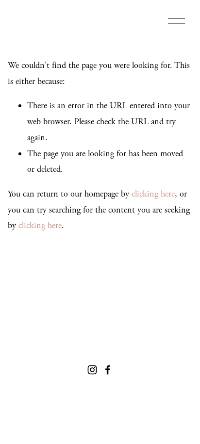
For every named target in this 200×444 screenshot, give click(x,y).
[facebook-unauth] (108, 370)
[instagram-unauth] (92, 370)
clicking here (153, 193)
